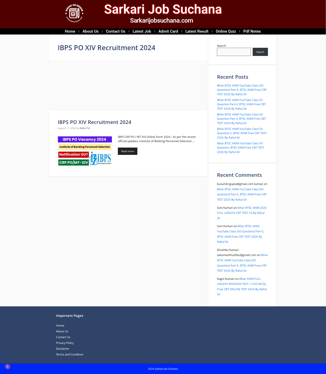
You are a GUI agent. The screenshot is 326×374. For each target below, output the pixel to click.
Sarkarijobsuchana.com (161, 20)
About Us (91, 31)
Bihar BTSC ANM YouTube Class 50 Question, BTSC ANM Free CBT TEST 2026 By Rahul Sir (240, 147)
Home (70, 31)
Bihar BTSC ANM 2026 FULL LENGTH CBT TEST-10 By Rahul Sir (242, 213)
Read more (127, 151)
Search (221, 46)
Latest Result (197, 31)
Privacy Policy (65, 343)
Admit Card (168, 31)
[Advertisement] (128, 85)
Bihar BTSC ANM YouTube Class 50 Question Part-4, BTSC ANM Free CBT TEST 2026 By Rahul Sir (241, 104)
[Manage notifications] (7, 366)
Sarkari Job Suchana (163, 9)
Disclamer (62, 349)
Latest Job (142, 31)
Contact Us (115, 31)
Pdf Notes (252, 31)
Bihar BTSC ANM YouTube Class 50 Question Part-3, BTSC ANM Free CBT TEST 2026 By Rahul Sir (241, 118)
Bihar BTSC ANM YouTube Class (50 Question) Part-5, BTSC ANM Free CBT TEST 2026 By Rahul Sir (242, 89)
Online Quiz (226, 31)
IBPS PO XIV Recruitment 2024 (94, 121)
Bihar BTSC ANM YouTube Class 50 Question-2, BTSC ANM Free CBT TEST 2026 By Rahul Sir (242, 133)
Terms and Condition (69, 354)
